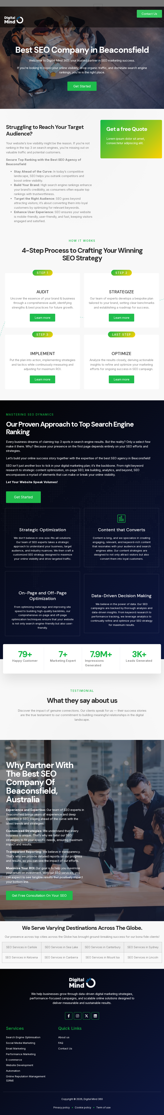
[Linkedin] (95, 1016)
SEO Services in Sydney (143, 947)
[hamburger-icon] (98, 8)
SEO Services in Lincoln (143, 957)
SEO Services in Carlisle (21, 947)
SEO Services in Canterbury (103, 947)
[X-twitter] (86, 1016)
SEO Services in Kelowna (21, 957)
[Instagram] (77, 1016)
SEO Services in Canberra (61, 957)
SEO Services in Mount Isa (103, 957)
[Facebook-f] (68, 1016)
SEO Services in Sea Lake (61, 947)
